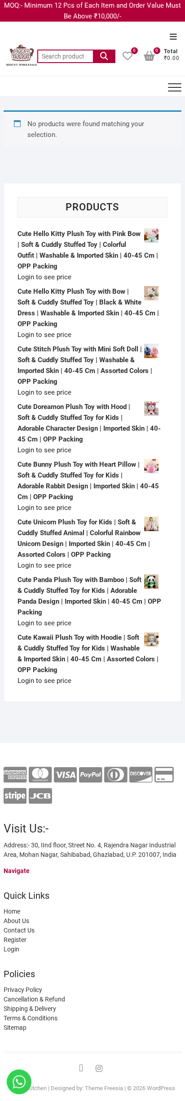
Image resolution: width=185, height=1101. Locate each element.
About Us (16, 920)
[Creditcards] (164, 775)
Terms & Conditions (30, 1018)
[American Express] (15, 775)
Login (11, 949)
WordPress (161, 1088)
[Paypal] (90, 775)
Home (12, 911)
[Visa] (65, 775)
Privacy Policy (23, 989)
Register (15, 939)
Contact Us (19, 930)
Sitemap (15, 1027)
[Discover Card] (140, 775)
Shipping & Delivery (30, 1008)
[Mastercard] (40, 775)
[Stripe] (15, 796)
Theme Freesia (104, 1088)
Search (104, 56)
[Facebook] (81, 1068)
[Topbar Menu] (173, 37)
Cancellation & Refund (34, 999)
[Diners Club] (115, 775)
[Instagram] (99, 1068)
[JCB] (40, 796)
